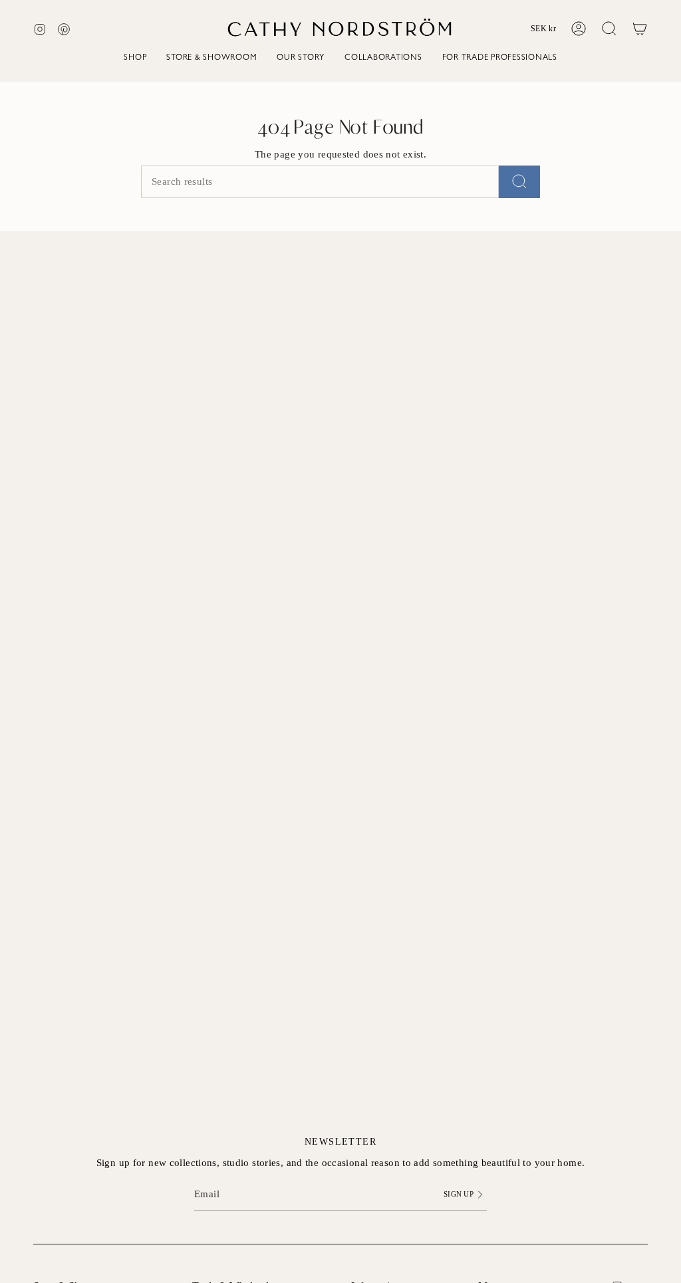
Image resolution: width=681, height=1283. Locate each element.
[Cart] (639, 28)
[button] (135, 59)
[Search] (519, 182)
